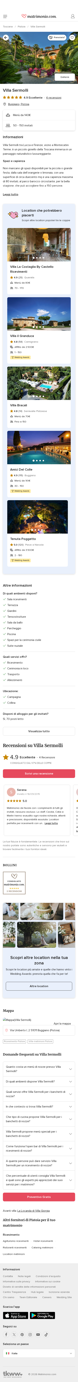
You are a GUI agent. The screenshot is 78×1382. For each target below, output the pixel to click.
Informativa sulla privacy (16, 1281)
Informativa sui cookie (47, 1281)
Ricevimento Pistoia (14, 1041)
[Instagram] (30, 1334)
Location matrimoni (14, 1254)
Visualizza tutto (39, 731)
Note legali (24, 1276)
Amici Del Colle (21, 469)
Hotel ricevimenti (43, 1241)
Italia (14, 1353)
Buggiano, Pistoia (18, 104)
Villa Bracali (18, 405)
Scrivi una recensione (39, 773)
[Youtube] (38, 1334)
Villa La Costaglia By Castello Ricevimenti (32, 269)
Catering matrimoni (42, 1247)
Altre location (39, 986)
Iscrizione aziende (59, 1292)
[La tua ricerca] (6, 37)
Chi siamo (8, 1297)
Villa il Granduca (22, 336)
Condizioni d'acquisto (48, 1276)
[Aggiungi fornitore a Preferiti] (72, 37)
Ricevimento (11, 1235)
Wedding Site (64, 1297)
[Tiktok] (46, 1334)
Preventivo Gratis (39, 1197)
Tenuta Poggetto (23, 539)
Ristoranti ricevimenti (15, 1247)
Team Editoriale (28, 1297)
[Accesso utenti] (73, 16)
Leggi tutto (10, 194)
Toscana (8, 26)
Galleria (64, 77)
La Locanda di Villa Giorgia (33, 1211)
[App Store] (15, 1318)
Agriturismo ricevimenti (16, 1241)
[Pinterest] (22, 1334)
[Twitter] (14, 1334)
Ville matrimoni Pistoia (40, 1041)
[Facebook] (6, 1334)
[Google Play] (42, 1318)
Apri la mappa (62, 1023)
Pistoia (22, 26)
